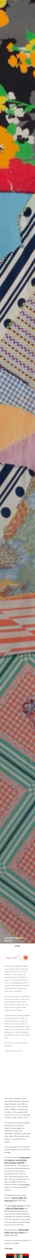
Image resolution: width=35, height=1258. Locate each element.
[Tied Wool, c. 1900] (24, 1085)
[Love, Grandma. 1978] (24, 1067)
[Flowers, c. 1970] (11, 1065)
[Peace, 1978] (11, 1086)
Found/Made (26, 1184)
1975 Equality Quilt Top (15, 1206)
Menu (18, 946)
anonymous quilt (13, 939)
